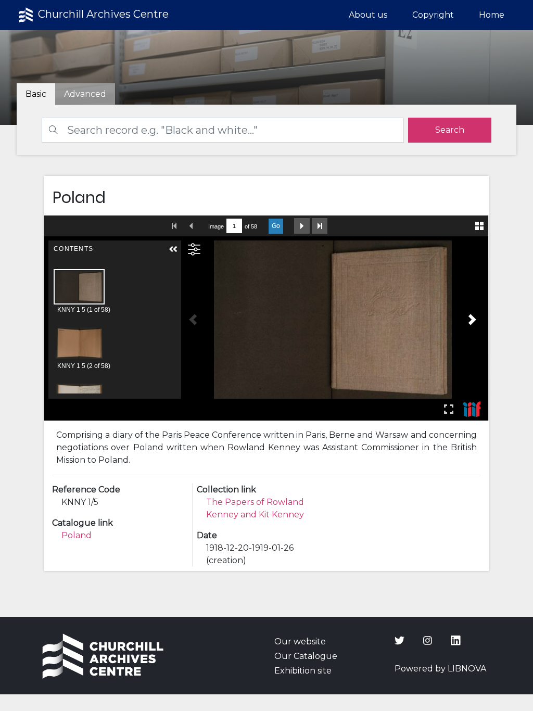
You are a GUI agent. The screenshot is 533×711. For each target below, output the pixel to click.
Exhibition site (303, 671)
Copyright (433, 15)
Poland (76, 535)
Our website (300, 641)
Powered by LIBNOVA (440, 669)
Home (491, 15)
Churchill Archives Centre (102, 14)
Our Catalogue (305, 656)
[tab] (85, 94)
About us (368, 15)
